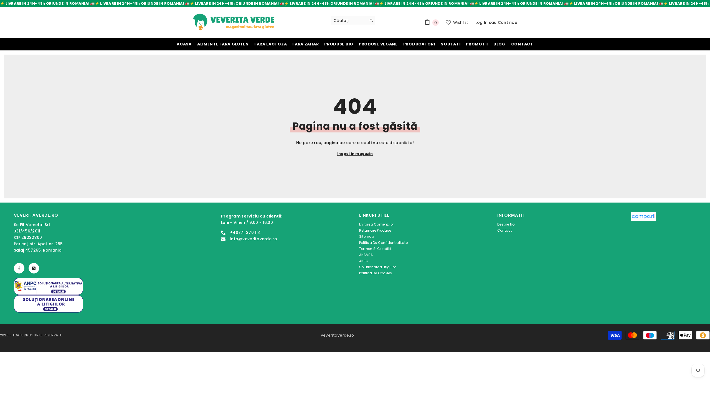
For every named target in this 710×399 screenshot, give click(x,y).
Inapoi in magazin (355, 153)
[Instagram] (34, 268)
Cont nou (507, 22)
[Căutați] (353, 20)
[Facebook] (19, 268)
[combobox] (349, 20)
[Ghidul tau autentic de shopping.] (643, 245)
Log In (481, 22)
